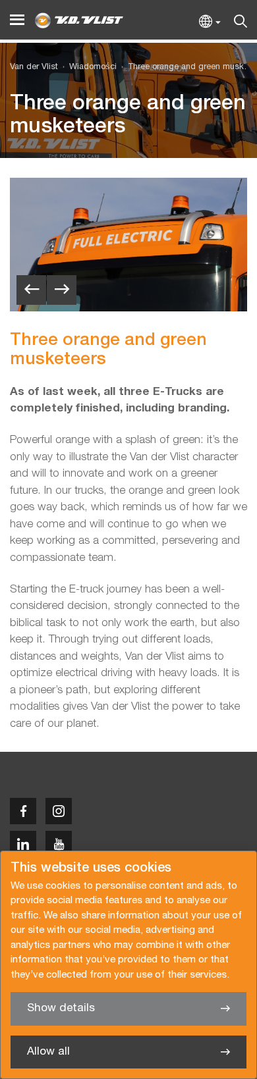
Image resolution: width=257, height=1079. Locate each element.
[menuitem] (87, 67)
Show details (61, 1008)
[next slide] (61, 290)
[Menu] (17, 20)
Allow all (48, 1052)
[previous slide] (31, 290)
